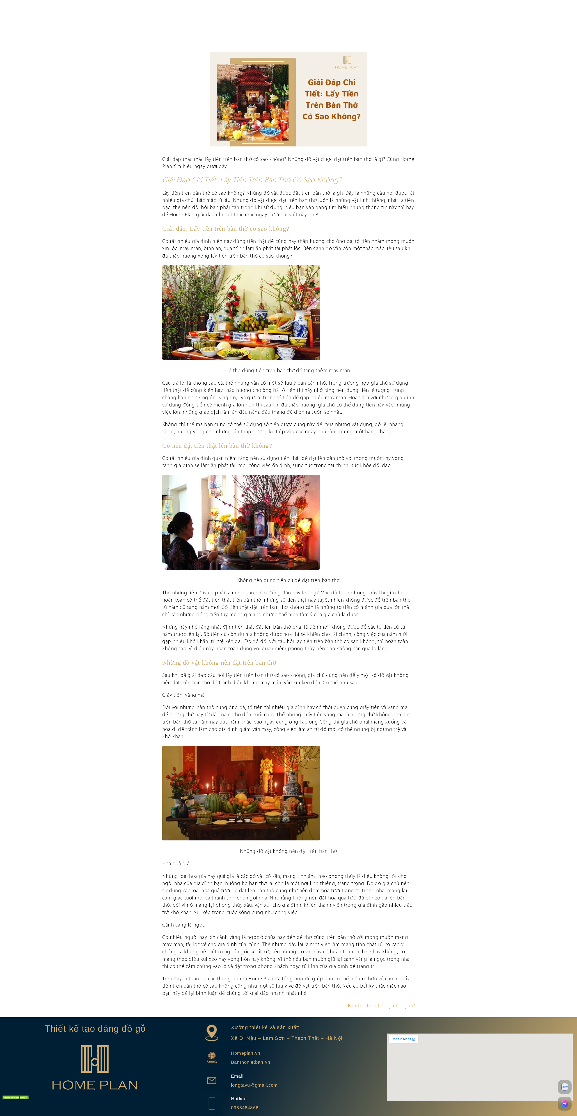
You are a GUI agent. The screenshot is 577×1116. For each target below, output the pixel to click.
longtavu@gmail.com (254, 1085)
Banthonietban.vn (250, 1062)
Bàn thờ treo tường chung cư (381, 1006)
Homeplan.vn (245, 1053)
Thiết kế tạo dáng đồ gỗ (95, 1029)
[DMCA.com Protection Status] (15, 1098)
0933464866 (245, 1107)
